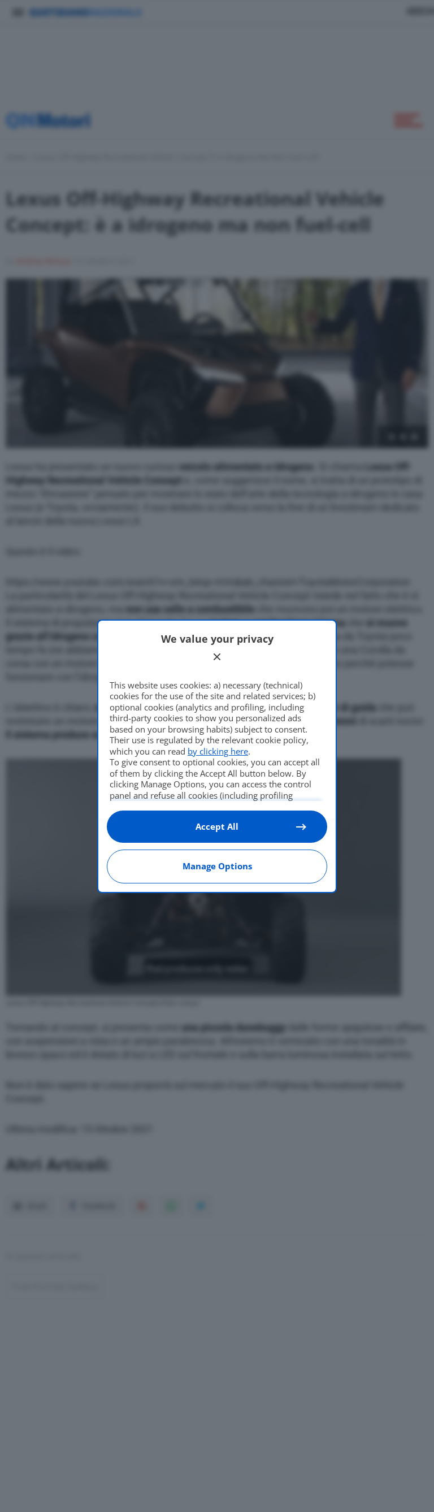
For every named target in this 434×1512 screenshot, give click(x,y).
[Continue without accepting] (217, 656)
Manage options (217, 866)
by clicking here (218, 751)
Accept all (217, 826)
